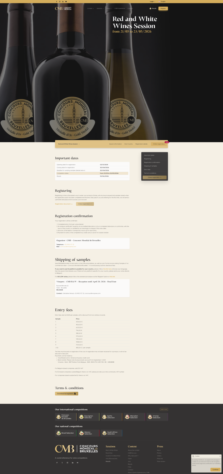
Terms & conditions (150, 173)
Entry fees (147, 169)
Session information (115, 144)
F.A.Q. (129, 467)
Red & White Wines (112, 450)
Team (130, 458)
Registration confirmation (152, 162)
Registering (147, 159)
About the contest (133, 450)
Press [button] (108, 8)
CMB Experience (119, 8)
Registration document (63, 204)
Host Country (128, 144)
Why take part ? (133, 456)
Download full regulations (65, 393)
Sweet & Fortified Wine (113, 456)
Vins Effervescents (111, 458)
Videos (159, 456)
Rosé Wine (109, 453)
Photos (159, 453)
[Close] (220, 456)
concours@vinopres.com (68, 246)
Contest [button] (90, 8)
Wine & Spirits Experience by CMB (138, 472)
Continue (215, 469)
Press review (161, 461)
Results (154, 8)
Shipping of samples (150, 166)
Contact (130, 8)
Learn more (164, 409)
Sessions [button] (99, 8)
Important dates (149, 155)
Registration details (141, 144)
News (159, 450)
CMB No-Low (132, 453)
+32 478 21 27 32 (69, 244)
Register (163, 8)
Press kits (160, 458)
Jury (129, 461)
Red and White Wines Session (68, 144)
